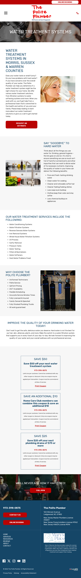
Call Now (40, 490)
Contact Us (15, 515)
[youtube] (19, 561)
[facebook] (4, 561)
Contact (7, 546)
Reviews (6, 541)
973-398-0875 (40, 370)
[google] (24, 561)
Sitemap (16, 573)
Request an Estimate (21, 124)
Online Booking (65, 2)
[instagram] (14, 561)
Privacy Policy (7, 573)
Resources (8, 539)
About (6, 543)
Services (7, 537)
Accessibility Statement (28, 573)
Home (5, 534)
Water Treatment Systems (40, 31)
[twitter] (9, 561)
